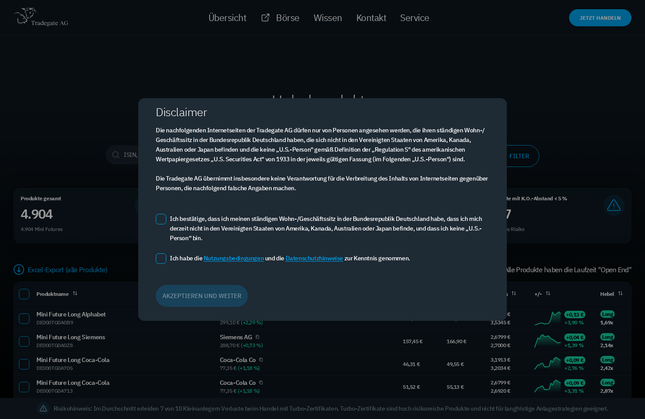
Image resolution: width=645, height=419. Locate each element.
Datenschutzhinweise (314, 258)
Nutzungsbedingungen (234, 258)
